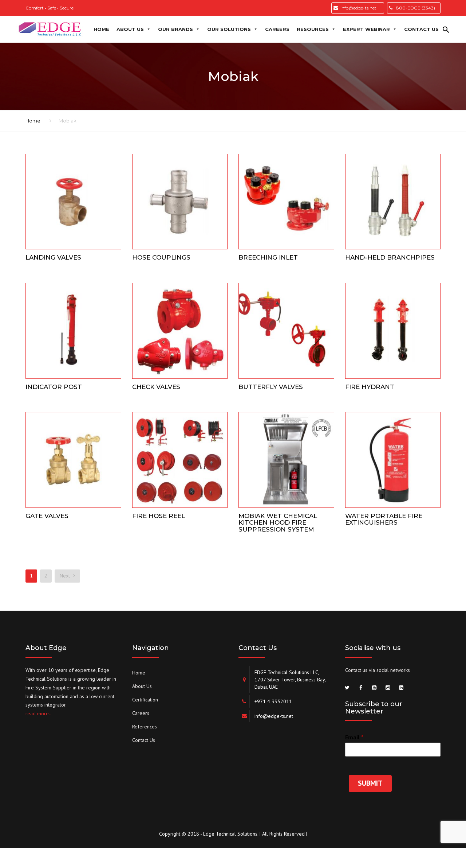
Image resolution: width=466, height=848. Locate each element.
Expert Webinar (366, 29)
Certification (145, 699)
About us (130, 29)
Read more (73, 200)
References (144, 726)
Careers (277, 29)
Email (354, 737)
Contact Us (143, 740)
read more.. (38, 713)
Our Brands (175, 29)
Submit (370, 783)
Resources (313, 29)
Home (101, 29)
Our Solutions (229, 29)
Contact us (421, 29)
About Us (142, 686)
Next (65, 575)
